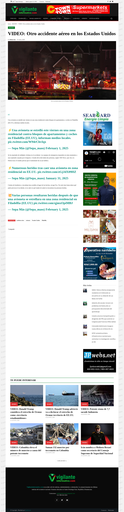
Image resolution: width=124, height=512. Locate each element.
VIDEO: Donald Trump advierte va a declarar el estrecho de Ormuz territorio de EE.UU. (62, 412)
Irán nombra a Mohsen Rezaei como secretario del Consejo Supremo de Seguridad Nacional (97, 450)
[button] (111, 18)
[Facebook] (108, 1)
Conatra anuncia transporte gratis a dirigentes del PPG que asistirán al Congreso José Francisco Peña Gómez (104, 319)
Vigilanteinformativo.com (35, 487)
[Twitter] (110, 1)
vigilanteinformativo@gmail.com (66, 493)
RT (9, 115)
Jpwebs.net (28, 510)
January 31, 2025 (57, 178)
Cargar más (61, 461)
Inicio (9, 24)
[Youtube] (112, 1)
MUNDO (14, 24)
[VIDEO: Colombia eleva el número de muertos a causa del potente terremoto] (26, 434)
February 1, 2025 (57, 148)
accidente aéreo (20, 220)
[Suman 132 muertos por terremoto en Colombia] (62, 434)
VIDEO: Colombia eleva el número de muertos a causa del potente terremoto (25, 450)
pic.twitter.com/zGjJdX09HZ (57, 172)
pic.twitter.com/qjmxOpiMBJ (53, 203)
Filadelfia (44, 220)
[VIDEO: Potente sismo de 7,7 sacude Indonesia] (97, 395)
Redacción (13, 39)
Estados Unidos (36, 220)
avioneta (28, 220)
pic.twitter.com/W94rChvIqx (27, 142)
